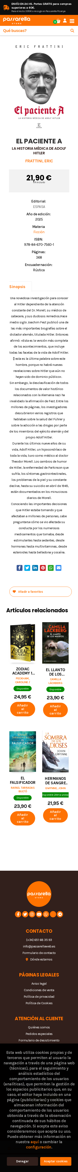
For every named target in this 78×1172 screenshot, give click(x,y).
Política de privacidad (39, 997)
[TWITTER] (25, 914)
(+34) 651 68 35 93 (39, 940)
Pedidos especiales (39, 1034)
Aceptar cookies (56, 1161)
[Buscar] (72, 30)
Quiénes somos (39, 1027)
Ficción (39, 232)
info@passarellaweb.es (39, 946)
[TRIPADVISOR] (53, 914)
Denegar (22, 1161)
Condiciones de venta (39, 990)
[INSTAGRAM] (32, 914)
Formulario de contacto (39, 953)
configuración (38, 1147)
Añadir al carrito (22, 708)
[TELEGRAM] (60, 914)
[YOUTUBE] (39, 914)
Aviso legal (39, 983)
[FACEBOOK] (18, 914)
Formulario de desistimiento (39, 1040)
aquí (35, 1141)
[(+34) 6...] (46, 914)
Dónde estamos (41, 959)
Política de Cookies (39, 1003)
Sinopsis (17, 286)
